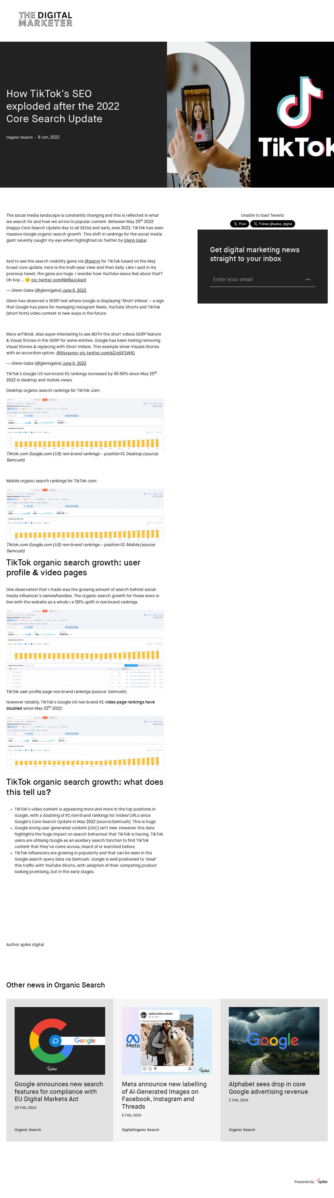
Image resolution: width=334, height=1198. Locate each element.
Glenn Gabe (135, 241)
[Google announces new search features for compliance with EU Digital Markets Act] (60, 1041)
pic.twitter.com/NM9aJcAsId (58, 280)
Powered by (304, 1182)
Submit (308, 279)
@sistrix (92, 262)
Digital (127, 1130)
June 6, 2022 (74, 291)
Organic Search (28, 1130)
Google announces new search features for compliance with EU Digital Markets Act (59, 1092)
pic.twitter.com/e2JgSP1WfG (107, 353)
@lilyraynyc (67, 353)
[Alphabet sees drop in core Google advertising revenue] (274, 1041)
